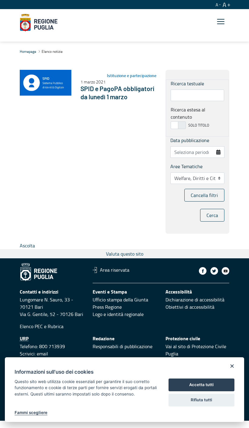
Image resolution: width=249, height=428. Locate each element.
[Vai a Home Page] (38, 23)
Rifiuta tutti (201, 399)
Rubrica (55, 326)
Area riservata (114, 270)
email (42, 353)
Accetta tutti (201, 384)
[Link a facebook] (202, 271)
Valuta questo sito (124, 253)
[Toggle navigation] (221, 22)
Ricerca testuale (187, 83)
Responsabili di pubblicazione (122, 346)
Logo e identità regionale (118, 314)
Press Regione (107, 307)
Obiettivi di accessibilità (189, 307)
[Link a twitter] (214, 271)
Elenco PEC (31, 326)
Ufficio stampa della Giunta (120, 299)
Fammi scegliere (31, 412)
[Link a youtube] (225, 271)
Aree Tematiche (186, 166)
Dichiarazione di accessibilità (194, 299)
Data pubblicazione (189, 140)
